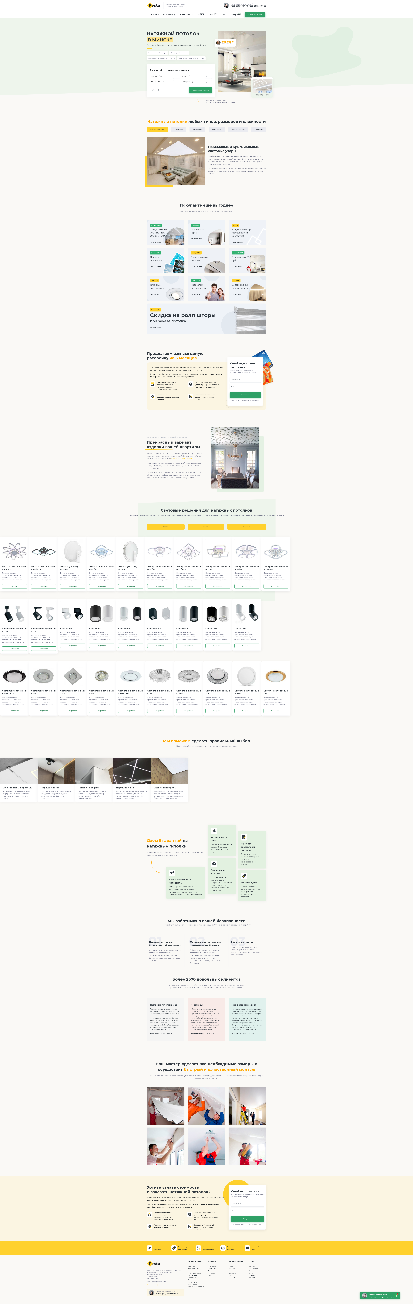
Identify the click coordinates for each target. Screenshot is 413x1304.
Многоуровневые (194, 1273)
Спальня (232, 1277)
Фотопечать (192, 1277)
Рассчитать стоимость (200, 90)
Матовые (211, 1273)
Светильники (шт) (158, 82)
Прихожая (232, 1273)
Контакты (252, 1277)
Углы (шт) (186, 76)
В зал (230, 1275)
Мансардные (192, 1282)
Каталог (153, 15)
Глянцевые (197, 129)
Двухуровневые (238, 129)
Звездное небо (193, 1275)
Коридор (232, 1271)
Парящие (259, 129)
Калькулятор (169, 15)
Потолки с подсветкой (196, 1287)
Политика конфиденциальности (158, 1285)
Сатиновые (216, 129)
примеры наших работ (181, 459)
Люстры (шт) (187, 82)
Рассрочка (236, 14)
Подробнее (155, 242)
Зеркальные (192, 1271)
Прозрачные (192, 1284)
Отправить (245, 395)
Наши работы (186, 15)
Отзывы (213, 14)
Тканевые (179, 129)
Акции (201, 14)
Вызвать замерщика (255, 14)
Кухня (231, 1266)
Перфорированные (195, 1280)
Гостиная (232, 1268)
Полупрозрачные (157, 129)
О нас (223, 15)
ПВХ (209, 1275)
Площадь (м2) (156, 76)
